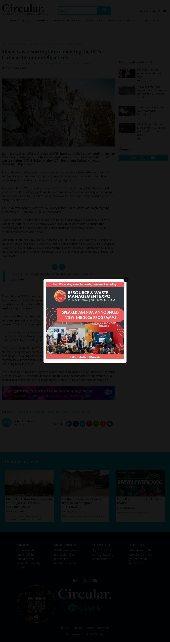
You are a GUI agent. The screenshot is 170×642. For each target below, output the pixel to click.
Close (126, 279)
